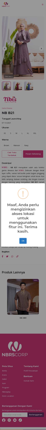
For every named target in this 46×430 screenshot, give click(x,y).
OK (23, 240)
